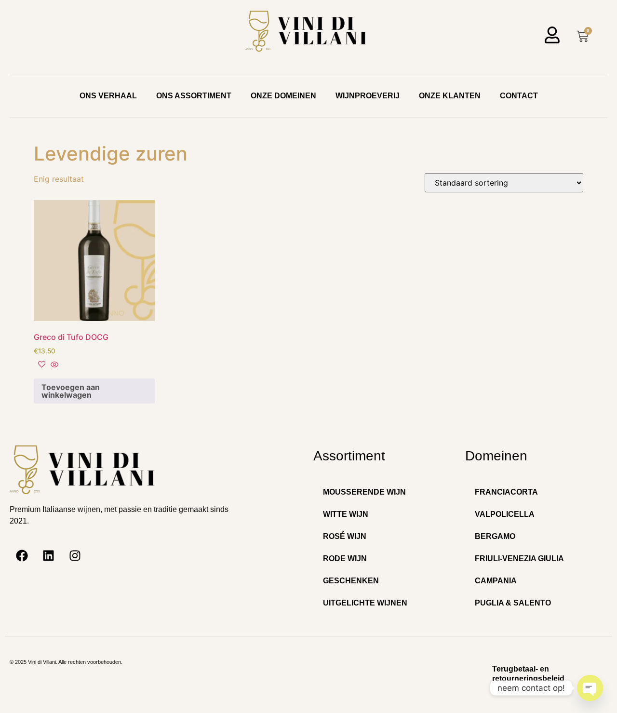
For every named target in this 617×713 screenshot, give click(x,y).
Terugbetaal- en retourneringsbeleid (528, 674)
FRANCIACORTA (506, 492)
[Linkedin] (48, 556)
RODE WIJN (345, 558)
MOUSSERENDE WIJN (364, 492)
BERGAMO (495, 536)
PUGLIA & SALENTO (513, 603)
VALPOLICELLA (505, 514)
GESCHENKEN (351, 581)
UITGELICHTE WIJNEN (365, 603)
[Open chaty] (590, 688)
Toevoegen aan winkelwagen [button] (70, 391)
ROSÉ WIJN (344, 536)
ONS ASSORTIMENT (193, 96)
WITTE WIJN (345, 514)
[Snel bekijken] (53, 365)
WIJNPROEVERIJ (367, 96)
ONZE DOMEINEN (283, 96)
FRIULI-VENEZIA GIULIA (519, 558)
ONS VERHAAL (108, 96)
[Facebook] (22, 556)
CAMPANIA (496, 581)
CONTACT (519, 96)
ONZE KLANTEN (450, 96)
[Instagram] (75, 556)
